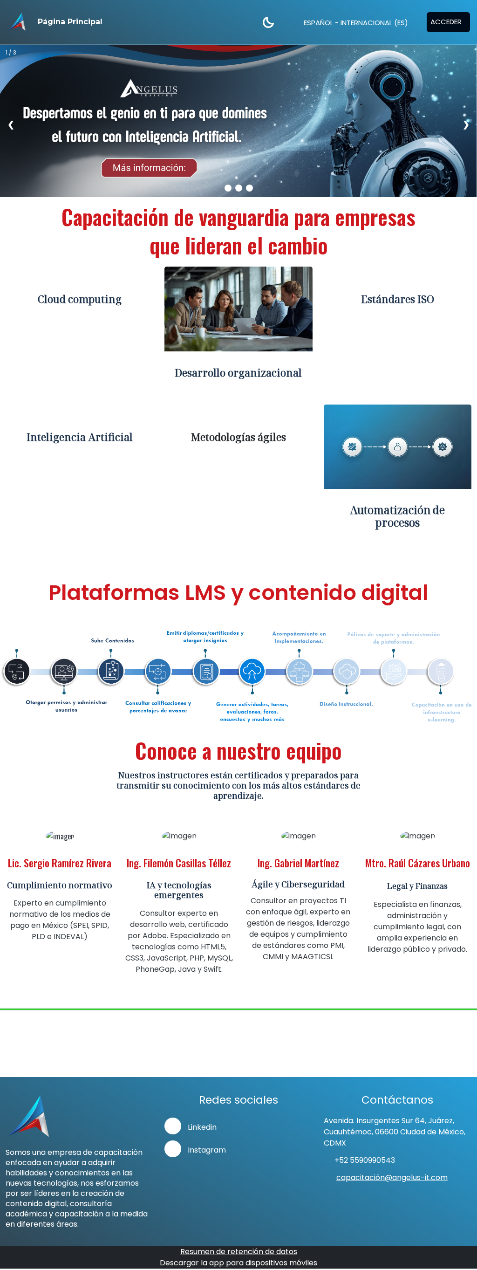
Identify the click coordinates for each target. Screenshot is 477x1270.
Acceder (446, 22)
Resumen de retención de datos (238, 1251)
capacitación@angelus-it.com (392, 1177)
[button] (352, 22)
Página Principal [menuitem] (70, 21)
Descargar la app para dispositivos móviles (238, 1262)
